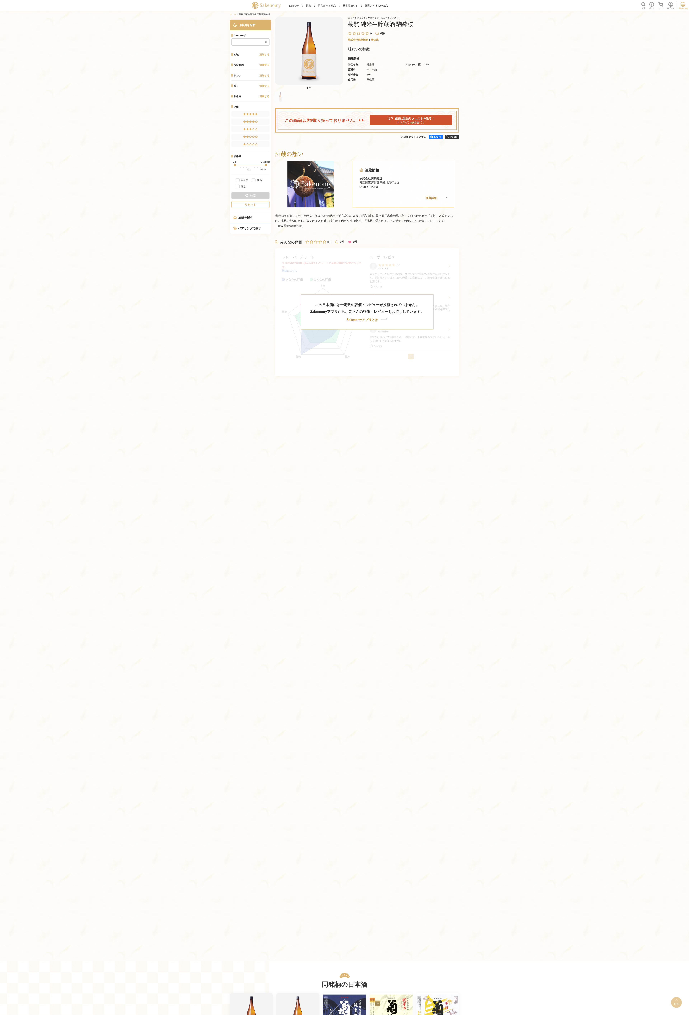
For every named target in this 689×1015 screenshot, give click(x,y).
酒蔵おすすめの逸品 (376, 5)
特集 (308, 5)
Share (437, 136)
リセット (250, 204)
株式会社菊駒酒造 (358, 39)
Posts (453, 136)
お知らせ (294, 5)
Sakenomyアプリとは (362, 320)
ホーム (233, 14)
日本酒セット (350, 5)
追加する (264, 54)
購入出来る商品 (327, 5)
